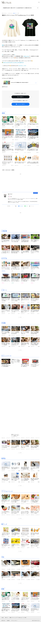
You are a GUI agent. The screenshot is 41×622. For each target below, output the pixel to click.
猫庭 (3, 45)
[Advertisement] (12, 182)
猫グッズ (15, 13)
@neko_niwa (26, 56)
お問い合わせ (3, 620)
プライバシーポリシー (14, 620)
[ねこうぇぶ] (6, 2)
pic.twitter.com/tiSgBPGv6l (18, 62)
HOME (3, 617)
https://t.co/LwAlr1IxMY (7, 62)
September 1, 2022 (22, 65)
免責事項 (8, 620)
